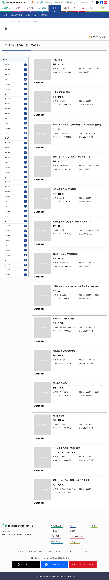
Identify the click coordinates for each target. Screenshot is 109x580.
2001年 (15, 187)
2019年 (15, 99)
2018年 (15, 104)
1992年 (15, 231)
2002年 (15, 182)
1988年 (15, 250)
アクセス (21, 551)
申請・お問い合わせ (36, 551)
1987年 (15, 255)
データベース (79, 8)
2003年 (15, 177)
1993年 (15, 226)
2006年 (15, 162)
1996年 (15, 211)
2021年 (15, 89)
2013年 (15, 128)
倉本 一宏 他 (58, 388)
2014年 (15, 123)
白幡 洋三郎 (58, 323)
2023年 (15, 79)
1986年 (15, 260)
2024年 (15, 74)
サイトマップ (70, 551)
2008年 (15, 152)
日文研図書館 (39, 83)
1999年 (15, 196)
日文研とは (6, 8)
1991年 (15, 236)
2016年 (15, 113)
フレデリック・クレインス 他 (64, 452)
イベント (90, 8)
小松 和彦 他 (58, 97)
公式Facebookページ (56, 564)
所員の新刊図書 (16, 15)
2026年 (15, 65)
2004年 (15, 172)
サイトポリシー (85, 551)
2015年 (15, 118)
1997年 (15, 206)
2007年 (15, 157)
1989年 (15, 245)
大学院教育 (42, 8)
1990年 (15, 240)
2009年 (15, 148)
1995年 (15, 216)
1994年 (15, 221)
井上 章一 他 (58, 64)
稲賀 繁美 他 (58, 420)
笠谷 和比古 (58, 226)
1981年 (15, 275)
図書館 (66, 8)
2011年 (15, 138)
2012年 (15, 133)
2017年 (15, 109)
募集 (103, 8)
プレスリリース (54, 551)
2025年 (15, 69)
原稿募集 (44, 15)
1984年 (15, 270)
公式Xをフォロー (27, 564)
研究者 (18, 8)
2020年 (15, 94)
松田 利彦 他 (58, 194)
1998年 (15, 201)
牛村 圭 (56, 129)
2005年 (15, 167)
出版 (54, 8)
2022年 (15, 84)
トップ (3, 21)
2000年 (15, 192)
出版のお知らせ (31, 15)
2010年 (15, 143)
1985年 (15, 265)
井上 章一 (57, 161)
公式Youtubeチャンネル (84, 564)
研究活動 (30, 8)
